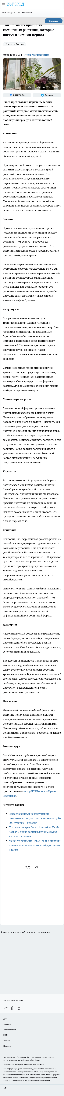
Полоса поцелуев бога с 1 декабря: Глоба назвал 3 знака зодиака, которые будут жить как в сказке (34, 832)
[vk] (28, 867)
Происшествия (9, 1029)
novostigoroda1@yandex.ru (29, 1060)
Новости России (14, 44)
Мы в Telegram (8, 12)
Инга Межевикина (36, 54)
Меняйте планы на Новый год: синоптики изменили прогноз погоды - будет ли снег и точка (35, 845)
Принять (53, 21)
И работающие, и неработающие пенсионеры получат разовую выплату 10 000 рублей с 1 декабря (35, 818)
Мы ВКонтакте (25, 12)
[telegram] (37, 867)
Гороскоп (7, 1024)
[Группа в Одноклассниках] (12, 1008)
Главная (6, 1040)
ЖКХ (5, 1035)
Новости (7, 1046)
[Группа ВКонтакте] (17, 95)
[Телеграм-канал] (47, 95)
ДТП (5, 1019)
